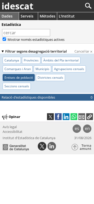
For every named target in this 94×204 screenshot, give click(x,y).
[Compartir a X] (50, 116)
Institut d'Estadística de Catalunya (29, 137)
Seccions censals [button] (16, 86)
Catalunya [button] (11, 60)
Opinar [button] (14, 116)
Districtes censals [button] (50, 77)
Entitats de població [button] (18, 77)
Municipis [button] (42, 69)
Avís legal (10, 126)
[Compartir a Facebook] (58, 116)
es (77, 128)
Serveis (27, 16)
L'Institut (67, 16)
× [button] (53, 33)
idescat (17, 6)
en (87, 128)
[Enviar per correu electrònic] (81, 116)
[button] (89, 116)
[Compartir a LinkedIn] (66, 116)
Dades (7, 16)
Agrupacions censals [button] (69, 69)
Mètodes (47, 16)
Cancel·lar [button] (83, 51)
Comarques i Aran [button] (17, 69)
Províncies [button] (31, 60)
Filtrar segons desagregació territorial (36, 51)
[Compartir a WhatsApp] (73, 116)
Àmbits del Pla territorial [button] (61, 60)
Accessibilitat (12, 131)
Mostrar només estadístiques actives (35, 39)
